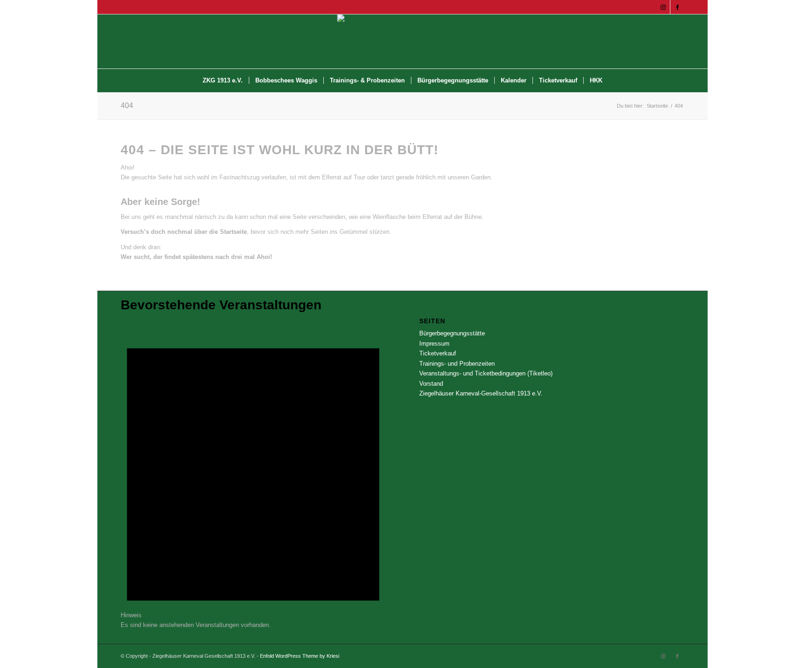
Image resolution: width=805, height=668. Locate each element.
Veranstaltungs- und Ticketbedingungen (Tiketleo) (486, 373)
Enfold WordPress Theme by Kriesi (299, 656)
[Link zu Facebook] (677, 7)
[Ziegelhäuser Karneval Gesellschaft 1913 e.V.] (402, 41)
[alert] (253, 473)
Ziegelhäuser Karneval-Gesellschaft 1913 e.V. (481, 393)
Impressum (434, 343)
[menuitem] (223, 80)
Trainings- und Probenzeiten (457, 363)
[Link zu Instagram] (663, 7)
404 (127, 105)
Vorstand (431, 383)
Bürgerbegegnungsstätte (452, 333)
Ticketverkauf (437, 353)
